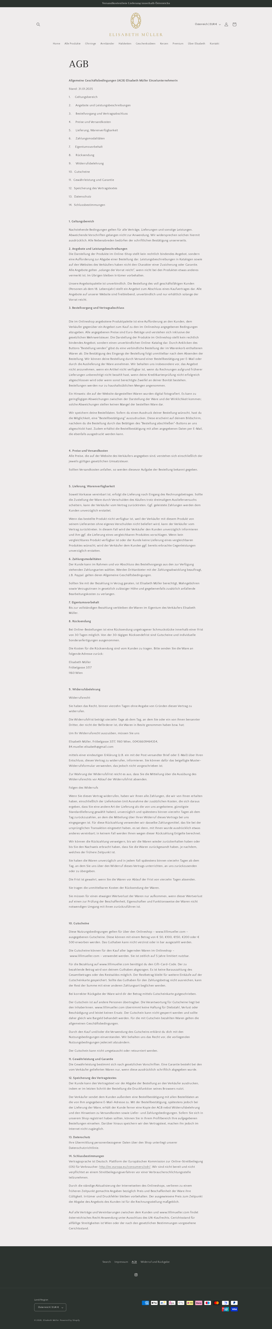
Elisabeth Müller (51, 1320)
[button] (38, 24)
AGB (134, 1262)
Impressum (121, 1262)
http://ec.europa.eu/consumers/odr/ (124, 1166)
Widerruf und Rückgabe (155, 1262)
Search (107, 1262)
